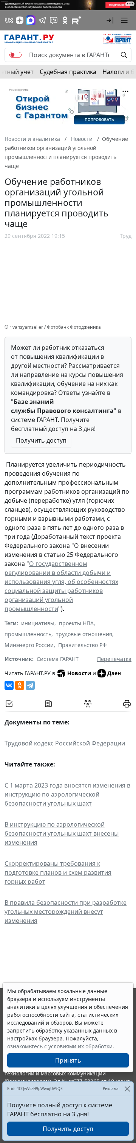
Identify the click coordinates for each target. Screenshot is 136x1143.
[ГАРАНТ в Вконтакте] (9, 20)
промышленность (28, 634)
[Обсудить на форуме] (87, 703)
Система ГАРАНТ (58, 658)
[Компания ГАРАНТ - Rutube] (76, 20)
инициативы (37, 623)
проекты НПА (76, 623)
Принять (68, 1060)
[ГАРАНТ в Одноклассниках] (65, 20)
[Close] (127, 1089)
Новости (79, 673)
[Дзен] (19, 20)
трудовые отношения (84, 634)
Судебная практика (68, 72)
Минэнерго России (29, 645)
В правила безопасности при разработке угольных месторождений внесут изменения (66, 911)
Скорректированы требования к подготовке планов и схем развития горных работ (58, 872)
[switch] (15, 55)
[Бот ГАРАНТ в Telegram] (53, 20)
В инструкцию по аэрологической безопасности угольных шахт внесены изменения (62, 833)
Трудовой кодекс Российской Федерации (65, 743)
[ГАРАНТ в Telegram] (42, 20)
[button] (110, 20)
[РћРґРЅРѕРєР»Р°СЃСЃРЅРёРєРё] (19, 685)
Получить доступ (41, 440)
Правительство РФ (82, 645)
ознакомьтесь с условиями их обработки (60, 1046)
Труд (125, 235)
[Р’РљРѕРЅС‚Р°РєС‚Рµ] (9, 685)
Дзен (114, 673)
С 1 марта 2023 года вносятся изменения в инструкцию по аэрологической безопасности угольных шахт (67, 794)
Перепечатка (114, 658)
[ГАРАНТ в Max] (31, 20)
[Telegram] (30, 685)
